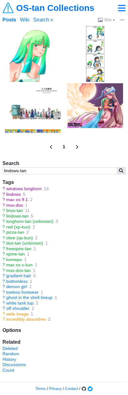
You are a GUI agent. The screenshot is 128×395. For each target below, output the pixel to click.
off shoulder (18, 308)
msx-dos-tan (18, 270)
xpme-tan (15, 253)
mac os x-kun (19, 264)
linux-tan (14, 210)
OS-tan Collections (55, 8)
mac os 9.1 (17, 199)
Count (8, 370)
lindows (13, 194)
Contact (71, 389)
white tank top (20, 303)
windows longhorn (24, 188)
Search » (43, 19)
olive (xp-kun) (19, 237)
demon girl (16, 286)
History (9, 359)
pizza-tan (15, 232)
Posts (9, 19)
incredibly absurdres (26, 319)
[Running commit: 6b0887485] (83, 388)
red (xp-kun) (18, 226)
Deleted (10, 348)
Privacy (55, 389)
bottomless (17, 281)
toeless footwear (22, 292)
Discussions (14, 364)
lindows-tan (17, 216)
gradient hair (18, 275)
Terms (40, 389)
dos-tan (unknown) (24, 243)
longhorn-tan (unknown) (29, 221)
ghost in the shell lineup (29, 297)
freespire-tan (18, 248)
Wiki (25, 19)
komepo (14, 259)
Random (10, 353)
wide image (17, 313)
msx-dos (14, 205)
